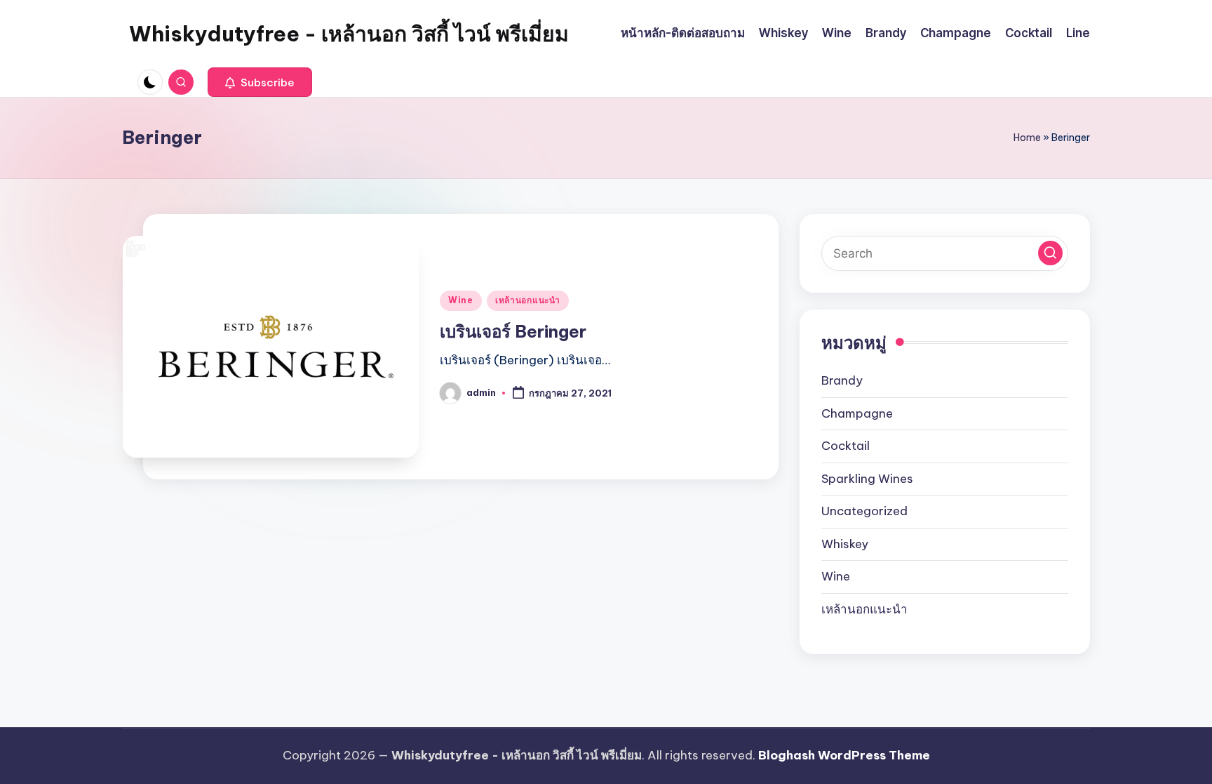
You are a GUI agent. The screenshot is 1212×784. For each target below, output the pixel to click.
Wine (460, 300)
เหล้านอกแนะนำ (527, 300)
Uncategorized (864, 511)
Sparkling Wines (867, 478)
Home (1027, 137)
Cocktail (845, 445)
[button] (260, 82)
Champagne (857, 413)
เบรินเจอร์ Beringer (513, 331)
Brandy (842, 380)
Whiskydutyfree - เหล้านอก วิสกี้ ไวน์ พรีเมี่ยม (349, 33)
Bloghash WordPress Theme (844, 755)
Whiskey (844, 544)
